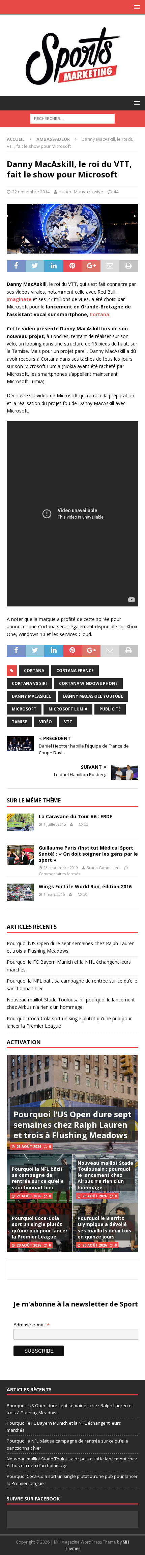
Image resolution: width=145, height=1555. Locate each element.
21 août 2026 (29, 1196)
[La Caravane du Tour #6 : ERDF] (20, 822)
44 (116, 192)
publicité (110, 709)
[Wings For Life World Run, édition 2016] (20, 892)
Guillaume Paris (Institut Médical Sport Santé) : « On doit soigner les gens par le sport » (88, 854)
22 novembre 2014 (31, 192)
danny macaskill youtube (93, 696)
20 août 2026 (94, 1196)
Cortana (99, 314)
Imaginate (19, 299)
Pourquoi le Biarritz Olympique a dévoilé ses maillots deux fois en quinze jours (104, 1227)
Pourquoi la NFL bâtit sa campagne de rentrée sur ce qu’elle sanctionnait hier (38, 1178)
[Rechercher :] (72, 118)
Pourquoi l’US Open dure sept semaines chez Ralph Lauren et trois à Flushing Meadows (72, 1124)
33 (86, 824)
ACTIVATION (24, 1042)
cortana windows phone (88, 683)
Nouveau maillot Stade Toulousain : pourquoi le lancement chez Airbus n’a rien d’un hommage (105, 1175)
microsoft (24, 709)
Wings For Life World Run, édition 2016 (85, 886)
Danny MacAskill (31, 696)
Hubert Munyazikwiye (81, 192)
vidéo (45, 722)
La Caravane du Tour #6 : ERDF (75, 816)
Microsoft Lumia (68, 709)
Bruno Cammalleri (103, 867)
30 (85, 894)
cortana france (75, 670)
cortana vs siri (29, 683)
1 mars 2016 (54, 894)
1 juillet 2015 (55, 824)
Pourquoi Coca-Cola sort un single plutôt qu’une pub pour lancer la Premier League (39, 1227)
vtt (68, 722)
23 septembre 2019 (61, 867)
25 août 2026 (29, 1146)
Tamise (19, 722)
